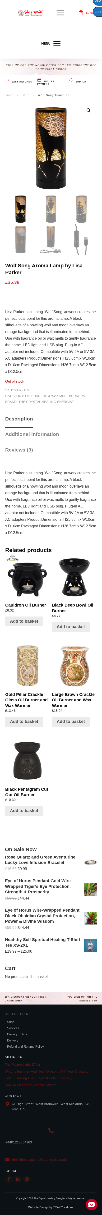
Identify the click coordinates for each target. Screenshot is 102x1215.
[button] (88, 110)
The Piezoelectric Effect (22, 1064)
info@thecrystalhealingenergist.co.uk (39, 1159)
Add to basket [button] (24, 621)
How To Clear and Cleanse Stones (30, 1085)
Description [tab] (19, 418)
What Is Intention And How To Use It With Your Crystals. (46, 1071)
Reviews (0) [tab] (19, 449)
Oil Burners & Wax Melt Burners (55, 396)
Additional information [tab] (32, 434)
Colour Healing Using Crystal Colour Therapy (38, 1078)
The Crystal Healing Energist (46, 402)
